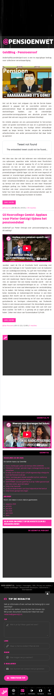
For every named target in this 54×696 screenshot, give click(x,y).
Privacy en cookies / (45, 585)
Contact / (19, 585)
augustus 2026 (11, 504)
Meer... (8, 515)
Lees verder (9, 202)
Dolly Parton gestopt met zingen (17, 491)
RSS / (35, 585)
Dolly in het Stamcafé (13, 486)
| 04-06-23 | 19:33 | (23, 208)
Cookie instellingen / (12, 588)
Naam (6, 652)
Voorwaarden (27, 590)
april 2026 (9, 513)
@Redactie (7, 208)
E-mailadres (10, 664)
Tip (5, 619)
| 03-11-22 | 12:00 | (25, 326)
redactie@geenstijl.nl (13, 614)
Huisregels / (28, 585)
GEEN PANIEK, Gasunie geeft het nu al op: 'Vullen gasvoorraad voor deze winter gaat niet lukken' (27, 483)
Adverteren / (44, 588)
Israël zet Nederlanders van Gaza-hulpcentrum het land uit (26, 488)
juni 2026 (9, 508)
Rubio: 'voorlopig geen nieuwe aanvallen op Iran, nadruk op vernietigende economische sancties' (26, 478)
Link (6, 641)
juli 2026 (9, 506)
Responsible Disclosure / (29, 588)
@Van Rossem (8, 326)
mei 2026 (9, 511)
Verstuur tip (18, 678)
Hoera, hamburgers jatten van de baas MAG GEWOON (25, 466)
